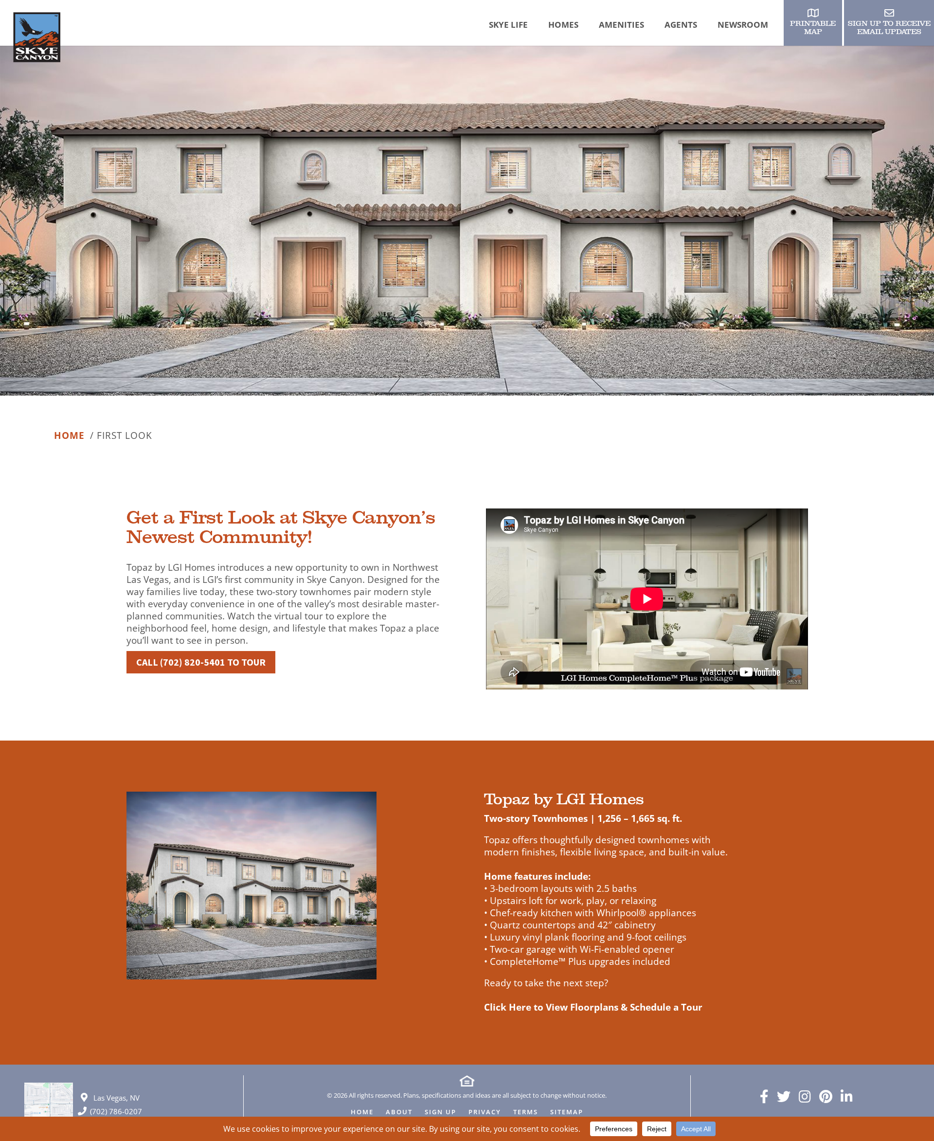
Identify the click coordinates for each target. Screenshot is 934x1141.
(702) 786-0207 (116, 1111)
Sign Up (440, 1112)
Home (69, 436)
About (399, 1112)
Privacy (484, 1112)
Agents (681, 24)
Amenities (621, 24)
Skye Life (508, 24)
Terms (525, 1112)
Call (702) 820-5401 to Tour (201, 662)
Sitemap (566, 1112)
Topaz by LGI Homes (564, 799)
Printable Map (813, 27)
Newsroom (743, 24)
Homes (563, 24)
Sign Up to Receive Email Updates (889, 27)
